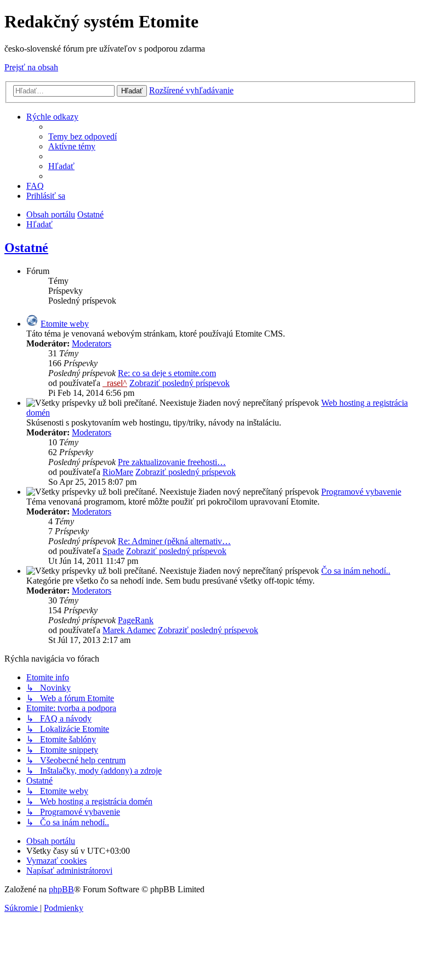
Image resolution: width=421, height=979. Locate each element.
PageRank (135, 620)
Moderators (91, 343)
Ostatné (26, 247)
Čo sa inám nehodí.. (355, 570)
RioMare (118, 472)
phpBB (61, 889)
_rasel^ (115, 383)
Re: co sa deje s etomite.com (167, 373)
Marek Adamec (129, 630)
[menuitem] (82, 136)
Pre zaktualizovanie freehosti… (172, 462)
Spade (113, 551)
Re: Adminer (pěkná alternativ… (174, 541)
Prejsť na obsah (31, 67)
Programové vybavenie (361, 491)
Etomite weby (65, 323)
